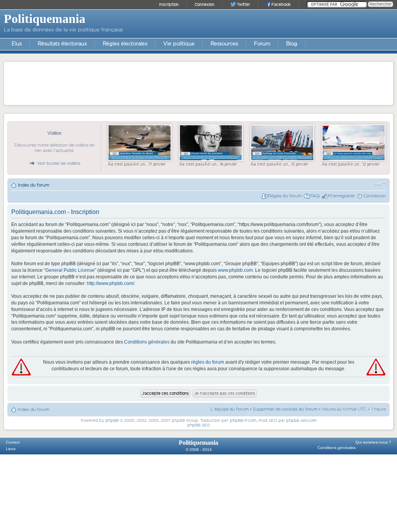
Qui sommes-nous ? (373, 442)
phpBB (112, 421)
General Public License (70, 270)
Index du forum (33, 185)
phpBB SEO (198, 425)
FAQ (314, 196)
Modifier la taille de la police (380, 183)
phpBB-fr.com (243, 421)
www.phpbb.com (235, 270)
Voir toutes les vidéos (58, 163)
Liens (11, 449)
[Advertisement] (198, 83)
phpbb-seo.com (301, 421)
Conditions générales (146, 342)
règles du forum (207, 362)
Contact (13, 442)
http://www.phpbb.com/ (110, 283)
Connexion (374, 196)
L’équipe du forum (230, 409)
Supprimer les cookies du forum (285, 409)
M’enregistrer (341, 196)
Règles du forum (285, 196)
